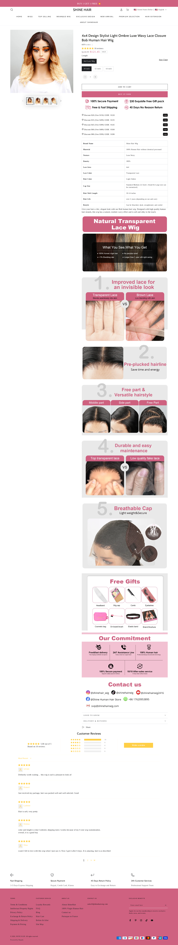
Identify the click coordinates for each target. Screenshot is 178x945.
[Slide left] (22, 101)
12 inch (98, 69)
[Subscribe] (166, 905)
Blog (38, 912)
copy (165, 115)
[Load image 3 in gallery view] (45, 101)
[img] (24, 765)
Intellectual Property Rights (21, 908)
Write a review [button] (138, 745)
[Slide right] (60, 101)
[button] (11, 9)
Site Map (39, 924)
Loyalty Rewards (43, 905)
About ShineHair (69, 905)
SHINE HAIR (20, 936)
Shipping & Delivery (19, 920)
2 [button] (87, 860)
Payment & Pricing (18, 924)
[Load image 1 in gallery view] (29, 101)
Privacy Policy (16, 912)
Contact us (66, 912)
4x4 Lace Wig (89, 61)
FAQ (38, 908)
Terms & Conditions (18, 905)
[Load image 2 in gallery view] (37, 101)
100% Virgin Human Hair (72, 908)
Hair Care (40, 916)
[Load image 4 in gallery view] (53, 101)
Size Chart (163, 60)
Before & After (42, 920)
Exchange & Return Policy (21, 916)
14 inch (109, 69)
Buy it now (124, 94)
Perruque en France (70, 916)
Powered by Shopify (16, 940)
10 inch (87, 69)
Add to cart (124, 87)
